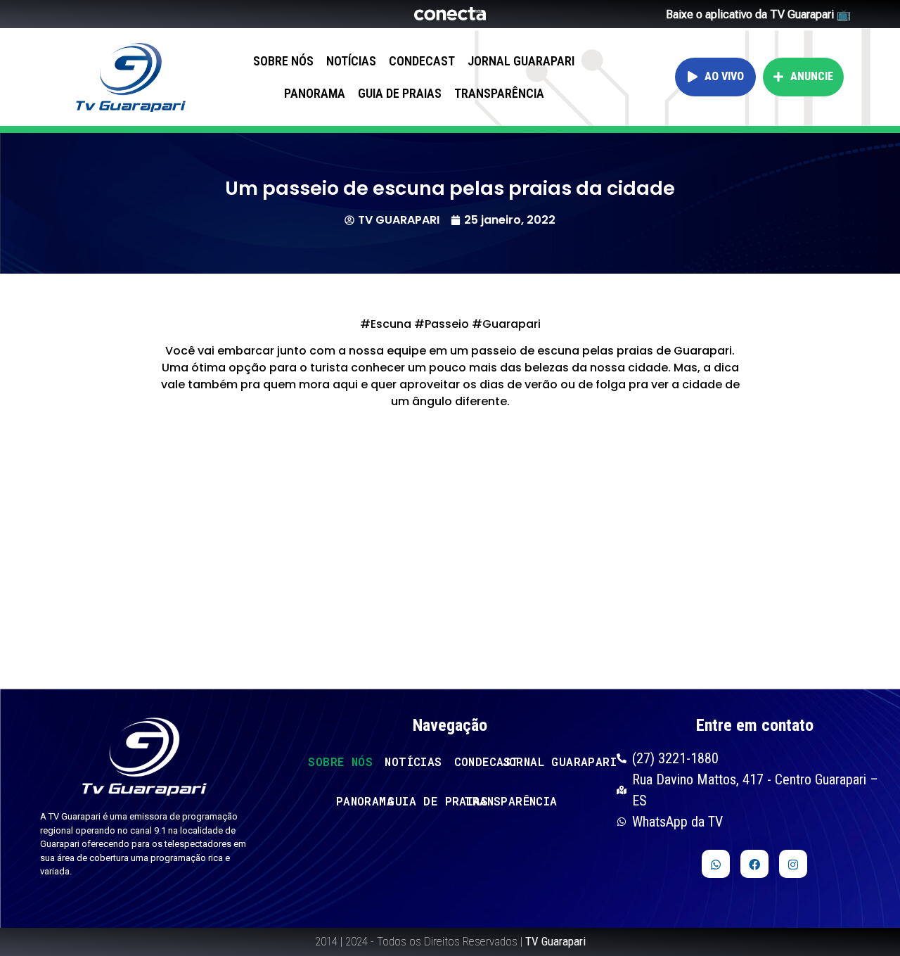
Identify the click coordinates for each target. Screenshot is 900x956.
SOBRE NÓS (283, 60)
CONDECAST (422, 60)
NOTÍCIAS (351, 60)
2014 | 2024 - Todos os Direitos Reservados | (450, 941)
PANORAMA (314, 93)
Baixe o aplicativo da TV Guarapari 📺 (758, 14)
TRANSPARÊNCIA (499, 93)
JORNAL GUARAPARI (521, 60)
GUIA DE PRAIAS (400, 93)
